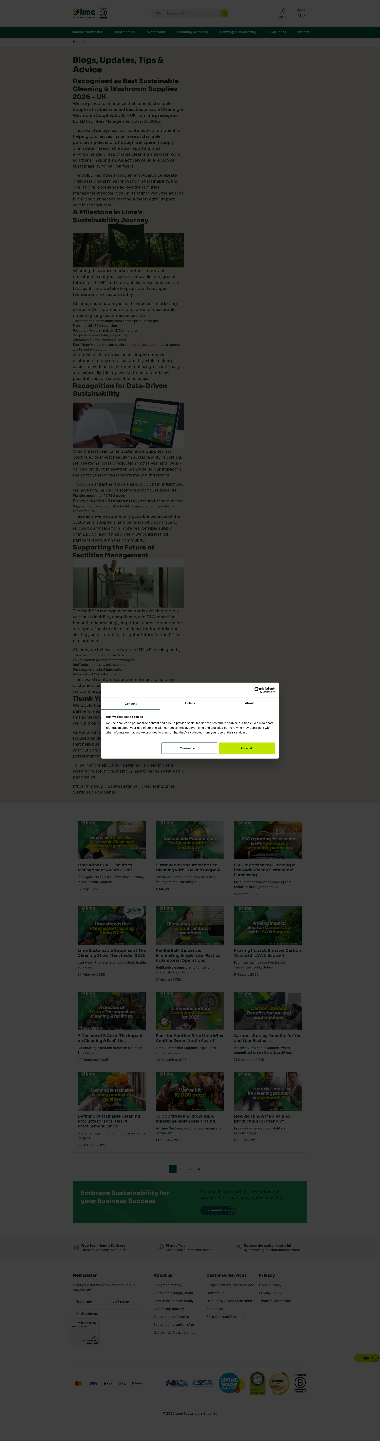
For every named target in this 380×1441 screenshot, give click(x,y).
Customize (187, 748)
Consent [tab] (131, 703)
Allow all (247, 748)
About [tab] (249, 703)
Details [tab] (190, 703)
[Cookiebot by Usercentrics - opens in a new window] (257, 690)
